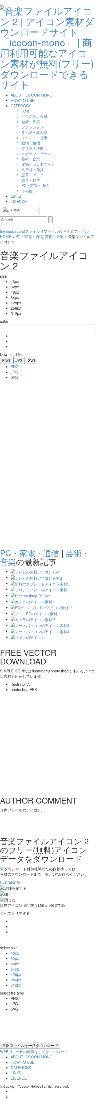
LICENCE (19, 201)
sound (20, 231)
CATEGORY (21, 105)
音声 (62, 231)
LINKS (16, 196)
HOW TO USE (22, 100)
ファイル (32, 231)
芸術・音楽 (54, 236)
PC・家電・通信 (29, 236)
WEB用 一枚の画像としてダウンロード (34, 1051)
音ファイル (49, 231)
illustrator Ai (10, 882)
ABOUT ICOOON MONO (32, 95)
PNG (6, 360)
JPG (19, 360)
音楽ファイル (77, 231)
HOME (5, 236)
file (2, 231)
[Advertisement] (21, 462)
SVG (31, 360)
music (10, 231)
